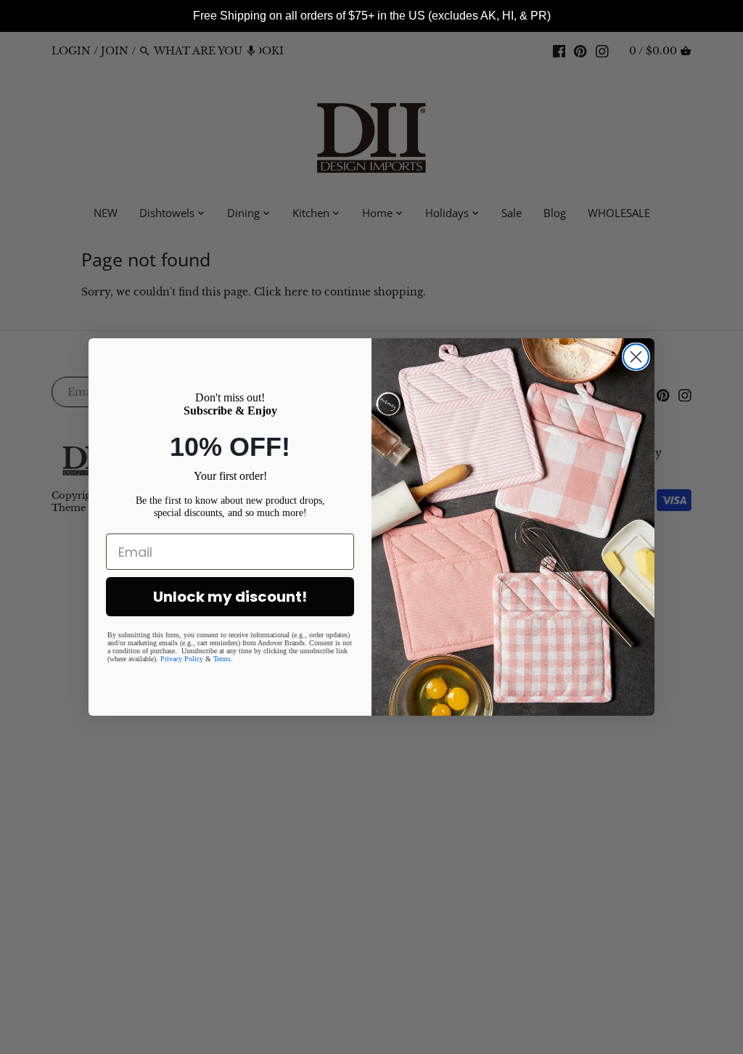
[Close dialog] (636, 356)
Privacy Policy (181, 659)
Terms (222, 659)
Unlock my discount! (230, 597)
